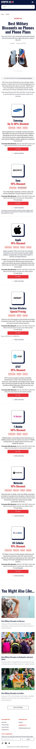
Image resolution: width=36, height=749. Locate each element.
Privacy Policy (5, 724)
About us (4, 722)
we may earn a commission (26, 78)
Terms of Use (5, 727)
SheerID (20, 568)
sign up (21, 722)
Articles (7, 14)
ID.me (20, 200)
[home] (18, 2)
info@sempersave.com (25, 728)
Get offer (18, 149)
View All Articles (18, 707)
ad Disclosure (5, 729)
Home (2, 14)
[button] (32, 2)
